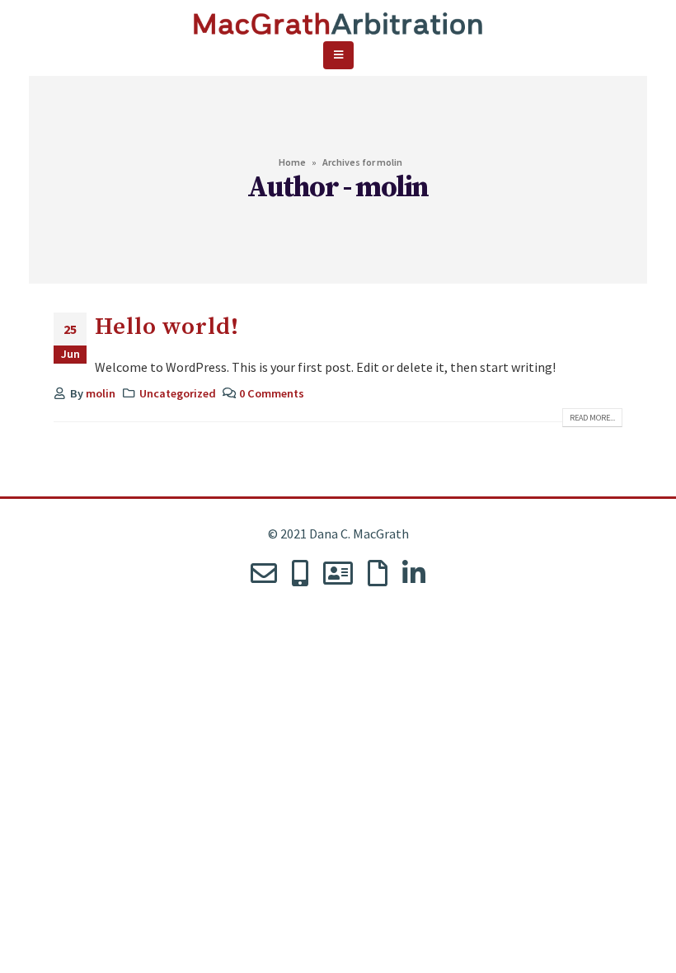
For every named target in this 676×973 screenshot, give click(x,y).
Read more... (592, 417)
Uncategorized (177, 393)
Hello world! (167, 327)
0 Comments (271, 393)
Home (292, 162)
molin (100, 393)
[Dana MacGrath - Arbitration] (338, 17)
